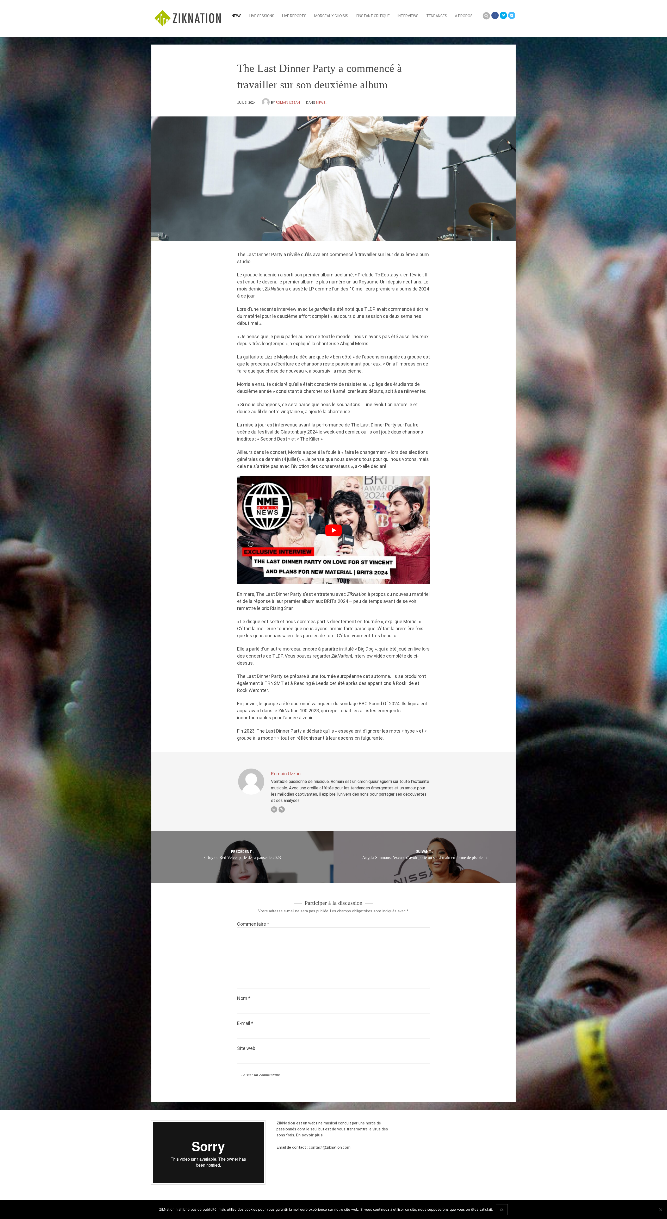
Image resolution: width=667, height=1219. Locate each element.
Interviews (408, 16)
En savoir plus (309, 1135)
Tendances (436, 16)
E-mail (245, 1023)
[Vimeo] (511, 15)
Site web (246, 1048)
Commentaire (253, 924)
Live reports (294, 16)
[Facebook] (495, 15)
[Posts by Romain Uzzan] (266, 102)
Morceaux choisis (331, 16)
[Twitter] (503, 15)
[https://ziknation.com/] (282, 809)
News (237, 16)
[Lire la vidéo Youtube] (333, 530)
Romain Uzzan (288, 102)
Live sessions (261, 16)
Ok (502, 1209)
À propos (464, 16)
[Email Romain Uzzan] (274, 809)
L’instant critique (373, 16)
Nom (243, 998)
